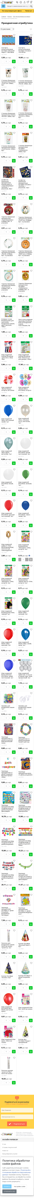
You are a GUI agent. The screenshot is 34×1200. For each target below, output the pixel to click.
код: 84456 (4, 518)
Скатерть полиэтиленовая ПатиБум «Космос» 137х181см (24, 50)
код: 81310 (4, 813)
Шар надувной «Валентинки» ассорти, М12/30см (7, 389)
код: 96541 (4, 979)
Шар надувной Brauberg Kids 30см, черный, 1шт (8, 612)
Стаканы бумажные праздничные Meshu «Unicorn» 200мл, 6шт (25, 115)
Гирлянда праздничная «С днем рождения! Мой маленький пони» (7, 740)
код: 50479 (4, 779)
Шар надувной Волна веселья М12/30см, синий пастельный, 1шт (7, 676)
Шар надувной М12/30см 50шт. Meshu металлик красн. (7, 1009)
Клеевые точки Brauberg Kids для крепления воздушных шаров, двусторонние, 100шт (8, 322)
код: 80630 (21, 744)
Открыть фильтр (31, 29)
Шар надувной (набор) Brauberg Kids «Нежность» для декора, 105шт (24, 357)
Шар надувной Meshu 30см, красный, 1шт (6, 643)
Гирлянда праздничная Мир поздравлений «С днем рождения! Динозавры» (7, 808)
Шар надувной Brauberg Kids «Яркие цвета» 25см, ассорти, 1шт (25, 581)
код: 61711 (4, 917)
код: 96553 (21, 257)
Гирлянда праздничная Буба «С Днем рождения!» (25, 773)
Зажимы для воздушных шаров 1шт (7, 707)
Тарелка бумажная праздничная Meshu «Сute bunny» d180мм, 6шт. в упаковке (8, 287)
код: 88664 (21, 392)
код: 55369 (4, 54)
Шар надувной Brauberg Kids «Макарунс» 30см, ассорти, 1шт (24, 547)
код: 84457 (21, 487)
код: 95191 (4, 424)
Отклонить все (9, 1191)
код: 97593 (21, 616)
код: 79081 (4, 881)
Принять (7, 1186)
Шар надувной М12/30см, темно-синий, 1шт (24, 514)
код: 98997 (4, 1075)
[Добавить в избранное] (14, 35)
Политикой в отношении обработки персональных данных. (16, 1172)
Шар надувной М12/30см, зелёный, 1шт (25, 483)
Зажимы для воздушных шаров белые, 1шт (24, 707)
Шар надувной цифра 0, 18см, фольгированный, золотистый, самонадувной (7, 547)
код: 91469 (4, 950)
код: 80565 (4, 745)
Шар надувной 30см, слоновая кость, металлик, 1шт (24, 421)
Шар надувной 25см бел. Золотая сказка (25, 1008)
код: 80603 (21, 777)
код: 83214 (21, 456)
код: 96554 (4, 257)
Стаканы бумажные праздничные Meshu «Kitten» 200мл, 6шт (8, 115)
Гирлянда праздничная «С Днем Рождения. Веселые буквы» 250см (7, 774)
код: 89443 (21, 327)
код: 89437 (4, 328)
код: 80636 (4, 225)
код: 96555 (21, 224)
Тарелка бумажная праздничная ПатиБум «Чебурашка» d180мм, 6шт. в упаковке (25, 287)
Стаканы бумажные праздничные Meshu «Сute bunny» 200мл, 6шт (8, 148)
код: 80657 (4, 191)
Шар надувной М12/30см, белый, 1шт (7, 483)
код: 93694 (4, 392)
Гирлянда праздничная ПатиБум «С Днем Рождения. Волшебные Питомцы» (7, 911)
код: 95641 (21, 551)
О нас (4, 1144)
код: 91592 (21, 361)
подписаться (19, 1124)
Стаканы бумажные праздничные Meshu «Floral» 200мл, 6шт (25, 82)
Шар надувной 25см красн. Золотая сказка (8, 1041)
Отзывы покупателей (9, 1147)
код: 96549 (4, 118)
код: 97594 (4, 647)
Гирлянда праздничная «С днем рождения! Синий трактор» (24, 740)
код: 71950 (4, 552)
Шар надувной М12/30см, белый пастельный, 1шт (24, 452)
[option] (11, 11)
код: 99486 (21, 1044)
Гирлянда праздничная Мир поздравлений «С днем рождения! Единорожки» (24, 808)
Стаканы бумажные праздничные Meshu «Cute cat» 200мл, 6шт (8, 83)
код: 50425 (21, 948)
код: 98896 (21, 1011)
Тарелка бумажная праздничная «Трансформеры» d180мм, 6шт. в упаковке (8, 220)
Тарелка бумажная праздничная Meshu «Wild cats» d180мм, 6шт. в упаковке (25, 253)
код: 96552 (4, 292)
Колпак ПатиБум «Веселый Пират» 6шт (24, 945)
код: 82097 (21, 981)
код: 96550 (21, 119)
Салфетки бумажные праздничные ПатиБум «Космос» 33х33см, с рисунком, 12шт (24, 183)
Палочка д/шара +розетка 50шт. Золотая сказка (7, 1072)
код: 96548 (21, 86)
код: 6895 (20, 680)
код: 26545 (4, 487)
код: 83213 (4, 680)
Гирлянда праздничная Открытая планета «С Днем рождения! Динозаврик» (25, 876)
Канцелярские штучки (9, 1154)
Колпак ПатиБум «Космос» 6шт (7, 976)
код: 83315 (21, 293)
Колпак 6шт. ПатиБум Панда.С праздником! (24, 1041)
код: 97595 (21, 647)
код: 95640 (21, 585)
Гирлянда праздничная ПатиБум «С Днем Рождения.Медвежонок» (25, 911)
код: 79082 (21, 881)
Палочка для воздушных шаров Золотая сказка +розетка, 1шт (7, 945)
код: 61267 (21, 916)
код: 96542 (21, 189)
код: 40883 (4, 711)
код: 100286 (4, 1013)
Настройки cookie (19, 1186)
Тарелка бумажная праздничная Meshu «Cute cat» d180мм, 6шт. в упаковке (25, 219)
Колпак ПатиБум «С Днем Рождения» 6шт (25, 977)
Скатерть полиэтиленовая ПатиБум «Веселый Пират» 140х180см (7, 50)
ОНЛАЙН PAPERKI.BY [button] (10, 1140)
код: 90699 (4, 585)
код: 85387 (21, 847)
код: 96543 (21, 54)
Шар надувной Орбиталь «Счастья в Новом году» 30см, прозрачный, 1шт (25, 676)
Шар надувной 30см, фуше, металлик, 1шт (6, 452)
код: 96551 (4, 152)
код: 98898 (4, 1044)
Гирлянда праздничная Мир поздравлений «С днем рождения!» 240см (24, 842)
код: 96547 (4, 87)
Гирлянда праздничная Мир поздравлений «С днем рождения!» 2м (7, 876)
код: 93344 (21, 425)
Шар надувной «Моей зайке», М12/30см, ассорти (24, 389)
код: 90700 (4, 616)
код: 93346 (4, 456)
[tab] (17, 1139)
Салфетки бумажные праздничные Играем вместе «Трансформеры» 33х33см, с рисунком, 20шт (7, 184)
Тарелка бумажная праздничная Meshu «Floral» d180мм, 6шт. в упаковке (8, 253)
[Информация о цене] (29, 555)
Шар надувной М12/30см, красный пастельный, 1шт (7, 514)
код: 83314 (21, 153)
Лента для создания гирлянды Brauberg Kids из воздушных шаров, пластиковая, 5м (25, 322)
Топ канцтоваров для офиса (12, 11)
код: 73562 (4, 846)
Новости (5, 1150)
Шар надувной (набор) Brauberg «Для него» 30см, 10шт (7, 357)
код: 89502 (4, 361)
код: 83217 (21, 518)
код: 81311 (21, 813)
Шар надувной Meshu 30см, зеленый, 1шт (23, 612)
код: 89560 (21, 711)
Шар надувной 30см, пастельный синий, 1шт (7, 420)
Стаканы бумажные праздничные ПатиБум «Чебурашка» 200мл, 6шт (25, 148)
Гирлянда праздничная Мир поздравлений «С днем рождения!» (7, 842)
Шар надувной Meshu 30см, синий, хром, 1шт (25, 643)
